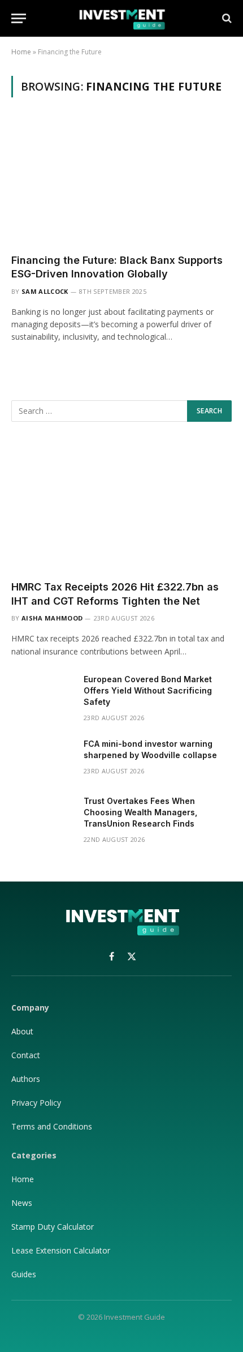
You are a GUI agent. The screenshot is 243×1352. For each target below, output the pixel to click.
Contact (25, 1055)
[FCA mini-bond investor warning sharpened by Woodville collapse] (42, 758)
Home (21, 52)
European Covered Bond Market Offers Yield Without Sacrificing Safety (148, 690)
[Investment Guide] (121, 18)
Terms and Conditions (51, 1126)
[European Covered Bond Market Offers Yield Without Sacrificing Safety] (42, 694)
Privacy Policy (37, 1102)
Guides (23, 1274)
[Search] (226, 18)
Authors (25, 1078)
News (21, 1202)
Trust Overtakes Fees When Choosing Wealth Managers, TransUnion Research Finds (140, 812)
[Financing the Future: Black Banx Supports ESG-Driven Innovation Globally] (121, 182)
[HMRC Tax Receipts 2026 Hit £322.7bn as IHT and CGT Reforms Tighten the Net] (121, 509)
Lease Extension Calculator (60, 1250)
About (22, 1031)
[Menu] (18, 18)
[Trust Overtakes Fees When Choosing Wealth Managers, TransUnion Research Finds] (42, 815)
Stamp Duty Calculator (52, 1226)
